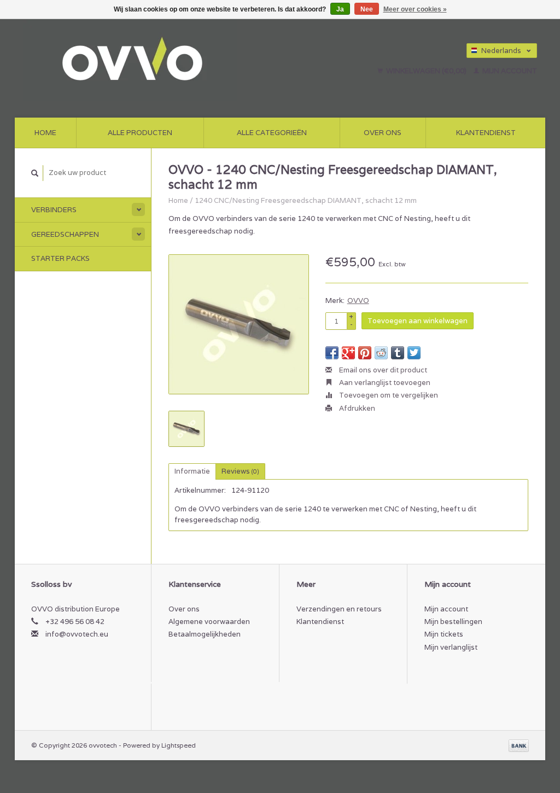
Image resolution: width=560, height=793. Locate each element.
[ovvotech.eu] (170, 60)
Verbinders (54, 209)
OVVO (358, 300)
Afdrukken (356, 408)
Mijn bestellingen (453, 621)
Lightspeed (178, 745)
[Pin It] (364, 352)
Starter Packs (60, 258)
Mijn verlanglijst (450, 647)
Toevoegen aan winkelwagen (418, 320)
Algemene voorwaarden (209, 621)
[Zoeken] (35, 173)
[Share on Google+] (348, 352)
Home (45, 132)
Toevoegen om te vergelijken (387, 395)
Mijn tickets (443, 634)
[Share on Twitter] (414, 352)
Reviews (240, 471)
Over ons (382, 132)
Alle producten (140, 132)
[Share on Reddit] (381, 352)
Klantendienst (486, 132)
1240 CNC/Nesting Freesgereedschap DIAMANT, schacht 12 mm (306, 200)
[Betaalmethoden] (519, 745)
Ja (340, 9)
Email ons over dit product (382, 370)
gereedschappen (65, 234)
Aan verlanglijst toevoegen (383, 382)
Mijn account (509, 70)
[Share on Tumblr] (397, 352)
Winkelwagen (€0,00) (426, 70)
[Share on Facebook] (332, 352)
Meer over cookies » (415, 9)
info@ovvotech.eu (76, 634)
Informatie (192, 471)
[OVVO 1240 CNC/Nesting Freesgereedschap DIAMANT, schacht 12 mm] (238, 324)
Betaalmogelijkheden (204, 634)
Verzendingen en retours (339, 609)
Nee (366, 9)
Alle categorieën (272, 132)
